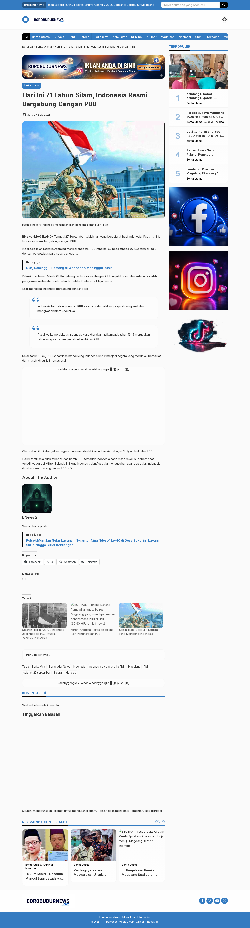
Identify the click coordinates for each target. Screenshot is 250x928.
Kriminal (137, 36)
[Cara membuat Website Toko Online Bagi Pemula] (142, 845)
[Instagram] (209, 901)
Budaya (59, 36)
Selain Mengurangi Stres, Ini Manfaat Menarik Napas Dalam (93, 874)
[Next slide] (163, 822)
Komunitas (120, 36)
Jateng (84, 36)
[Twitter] (224, 901)
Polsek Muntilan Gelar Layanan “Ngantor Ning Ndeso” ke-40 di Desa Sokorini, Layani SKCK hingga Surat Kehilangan (92, 542)
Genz (72, 36)
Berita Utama (41, 36)
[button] (224, 5)
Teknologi (213, 36)
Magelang (168, 36)
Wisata (219, 122)
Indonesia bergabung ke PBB (107, 666)
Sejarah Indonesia (65, 672)
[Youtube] (217, 901)
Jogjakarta (101, 36)
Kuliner (152, 36)
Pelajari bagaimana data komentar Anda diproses (130, 811)
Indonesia (79, 666)
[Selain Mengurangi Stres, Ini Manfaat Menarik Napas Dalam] (94, 845)
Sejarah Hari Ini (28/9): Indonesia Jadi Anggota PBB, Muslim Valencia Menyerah (43, 633)
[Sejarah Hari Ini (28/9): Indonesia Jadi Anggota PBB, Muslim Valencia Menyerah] (44, 615)
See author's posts (35, 526)
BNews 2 (29, 517)
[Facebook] (202, 901)
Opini (198, 36)
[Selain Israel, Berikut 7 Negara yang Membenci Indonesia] (141, 615)
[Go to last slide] (157, 822)
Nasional (185, 36)
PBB (146, 666)
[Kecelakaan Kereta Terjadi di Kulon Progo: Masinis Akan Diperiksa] (45, 845)
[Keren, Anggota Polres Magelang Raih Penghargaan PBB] (93, 615)
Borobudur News (59, 666)
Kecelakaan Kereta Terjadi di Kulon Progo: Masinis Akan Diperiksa (43, 874)
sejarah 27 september (36, 672)
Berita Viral (39, 666)
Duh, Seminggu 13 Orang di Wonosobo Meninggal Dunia (69, 268)
